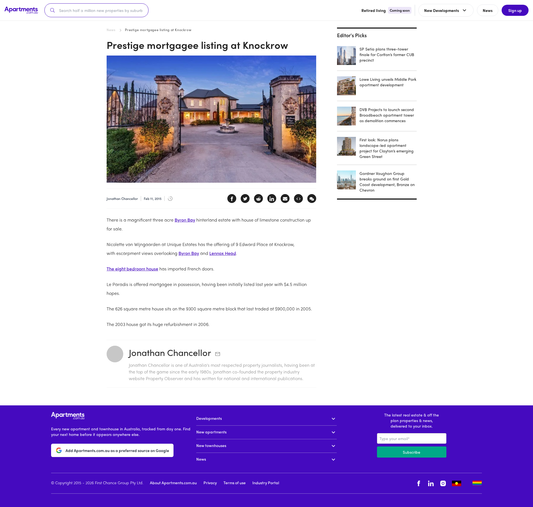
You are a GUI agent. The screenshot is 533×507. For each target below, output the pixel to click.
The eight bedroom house (132, 268)
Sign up (515, 10)
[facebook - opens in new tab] (418, 483)
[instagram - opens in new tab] (443, 483)
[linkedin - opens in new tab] (431, 483)
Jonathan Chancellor (170, 352)
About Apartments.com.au (173, 482)
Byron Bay (185, 220)
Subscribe (411, 452)
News (111, 29)
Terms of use (234, 482)
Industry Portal (265, 482)
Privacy (210, 482)
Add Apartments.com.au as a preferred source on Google (117, 450)
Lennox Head (222, 253)
